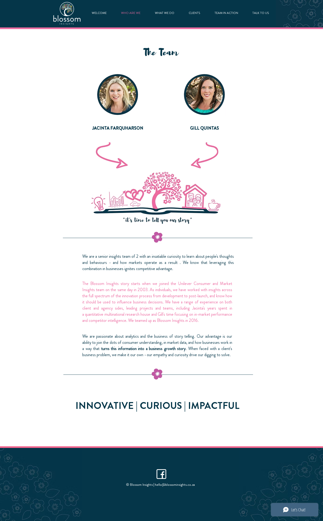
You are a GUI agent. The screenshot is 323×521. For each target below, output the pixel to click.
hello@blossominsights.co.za (175, 484)
